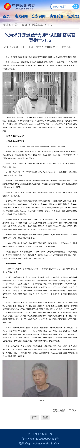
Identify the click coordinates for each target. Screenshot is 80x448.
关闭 (45, 417)
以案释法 (38, 25)
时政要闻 (21, 16)
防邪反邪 (56, 16)
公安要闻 (39, 16)
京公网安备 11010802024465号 (40, 438)
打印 (34, 417)
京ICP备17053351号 (40, 434)
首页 (6, 16)
